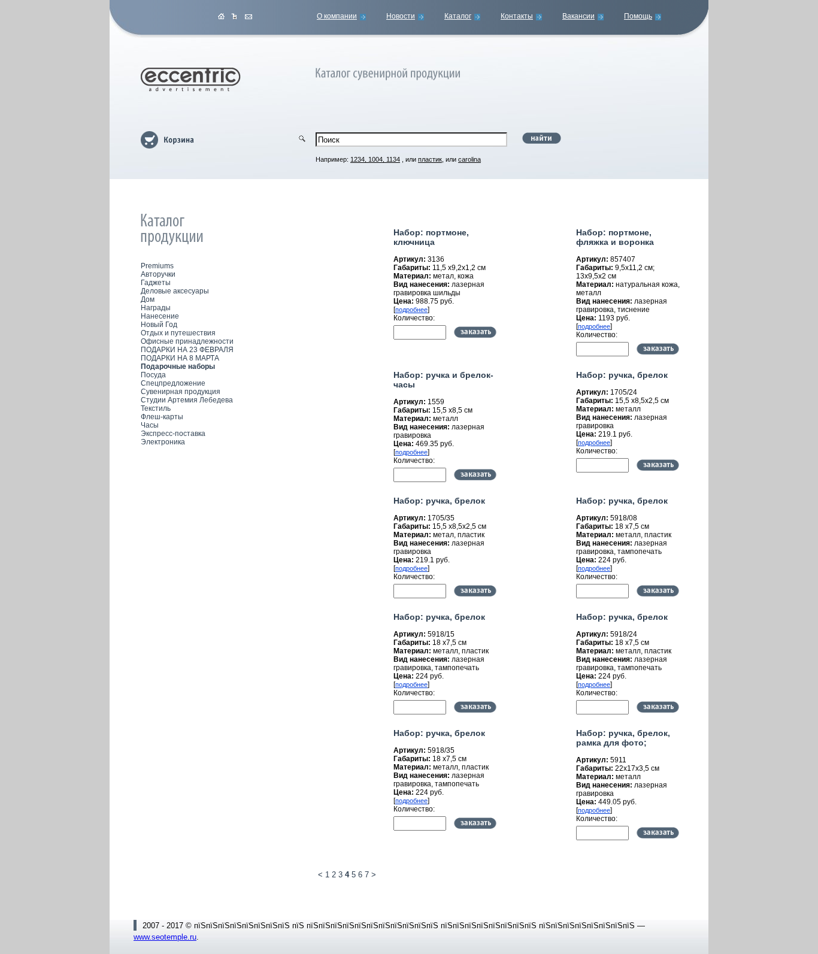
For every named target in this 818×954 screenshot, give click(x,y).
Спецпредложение (173, 383)
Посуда (153, 375)
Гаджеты (156, 282)
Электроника (163, 442)
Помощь (638, 16)
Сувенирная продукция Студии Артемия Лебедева (187, 395)
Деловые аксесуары (175, 291)
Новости (400, 16)
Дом (147, 299)
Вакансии (578, 16)
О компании (337, 16)
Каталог (457, 16)
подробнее (411, 309)
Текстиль (156, 408)
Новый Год (159, 324)
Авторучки (158, 274)
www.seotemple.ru (165, 936)
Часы (150, 425)
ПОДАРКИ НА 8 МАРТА (180, 358)
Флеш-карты (162, 417)
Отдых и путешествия (178, 333)
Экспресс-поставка (173, 433)
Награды (156, 308)
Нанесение (160, 316)
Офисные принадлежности (187, 341)
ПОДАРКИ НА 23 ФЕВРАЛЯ (187, 350)
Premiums (157, 266)
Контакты (517, 16)
